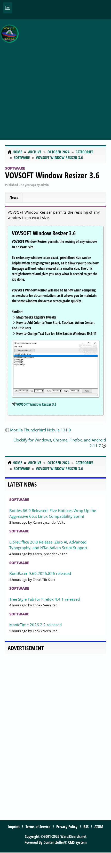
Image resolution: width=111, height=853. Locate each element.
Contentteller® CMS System (65, 842)
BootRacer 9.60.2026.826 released (40, 573)
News (14, 197)
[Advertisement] (55, 76)
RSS (86, 826)
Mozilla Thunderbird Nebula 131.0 (40, 429)
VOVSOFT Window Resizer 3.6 (52, 175)
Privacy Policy (66, 826)
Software (15, 168)
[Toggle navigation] (7, 8)
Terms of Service (38, 826)
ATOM (98, 826)
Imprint (14, 826)
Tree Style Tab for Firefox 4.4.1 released (44, 599)
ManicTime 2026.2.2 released (35, 624)
